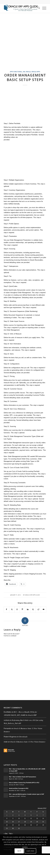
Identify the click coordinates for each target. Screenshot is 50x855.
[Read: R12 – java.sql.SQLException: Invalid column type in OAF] (6, 795)
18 (25, 821)
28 (43, 825)
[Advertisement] (25, 45)
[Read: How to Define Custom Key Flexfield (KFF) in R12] (6, 784)
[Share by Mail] (43, 609)
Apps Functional (16, 72)
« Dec (6, 833)
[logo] (21, 8)
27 (37, 825)
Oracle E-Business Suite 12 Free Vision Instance (27, 742)
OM (24, 72)
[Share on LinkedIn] (27, 609)
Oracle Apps (35, 72)
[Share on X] (11, 609)
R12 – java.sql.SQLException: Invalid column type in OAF (26, 794)
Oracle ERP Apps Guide (32, 595)
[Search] (37, 8)
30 (13, 828)
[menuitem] (37, 8)
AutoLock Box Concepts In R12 (18, 788)
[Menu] (43, 8)
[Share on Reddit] (38, 609)
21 (43, 821)
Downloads (23, 736)
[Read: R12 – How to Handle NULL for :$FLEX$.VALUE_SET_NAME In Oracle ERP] (6, 770)
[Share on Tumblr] (32, 609)
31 (19, 828)
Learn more (30, 851)
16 (13, 821)
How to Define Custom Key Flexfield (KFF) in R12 (24, 782)
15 (7, 821)
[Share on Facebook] (6, 609)
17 (19, 821)
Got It (19, 851)
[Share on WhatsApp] (17, 609)
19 (31, 821)
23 (13, 825)
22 (7, 825)
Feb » (11, 833)
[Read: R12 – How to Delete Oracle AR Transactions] (6, 778)
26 (31, 825)
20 (37, 821)
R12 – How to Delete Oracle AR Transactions (22, 776)
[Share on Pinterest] (22, 609)
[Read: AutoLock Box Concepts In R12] (6, 790)
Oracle (28, 72)
